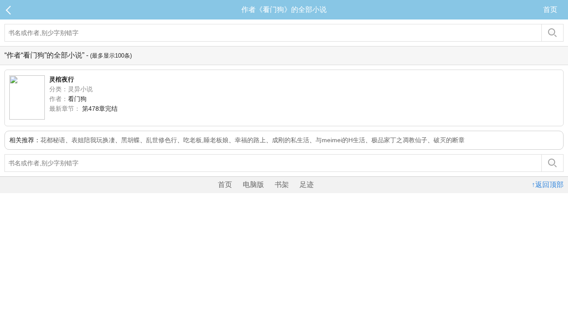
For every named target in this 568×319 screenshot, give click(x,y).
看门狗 (77, 98)
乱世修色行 (161, 140)
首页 (550, 9)
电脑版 (253, 184)
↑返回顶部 (548, 184)
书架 (282, 184)
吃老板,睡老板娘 (206, 140)
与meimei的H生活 (340, 140)
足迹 (307, 184)
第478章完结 (100, 108)
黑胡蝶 (130, 140)
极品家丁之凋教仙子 (399, 140)
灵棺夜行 (61, 79)
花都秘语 (52, 140)
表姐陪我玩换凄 (93, 140)
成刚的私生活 (290, 140)
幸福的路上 (250, 140)
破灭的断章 (449, 140)
